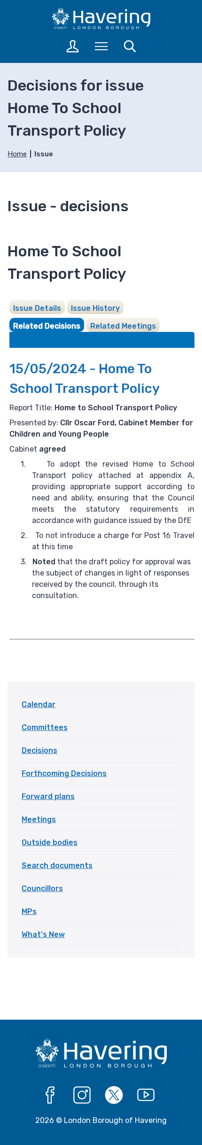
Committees (45, 727)
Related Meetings (123, 326)
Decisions (39, 750)
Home (17, 154)
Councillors (42, 888)
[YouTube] (146, 1095)
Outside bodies (50, 842)
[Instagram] (82, 1095)
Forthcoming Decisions (64, 773)
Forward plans (48, 796)
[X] (114, 1095)
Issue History (95, 308)
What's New (43, 934)
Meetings (39, 819)
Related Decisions (46, 326)
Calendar (38, 704)
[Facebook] (50, 1095)
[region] (101, 610)
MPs (29, 911)
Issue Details (37, 308)
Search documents (57, 865)
